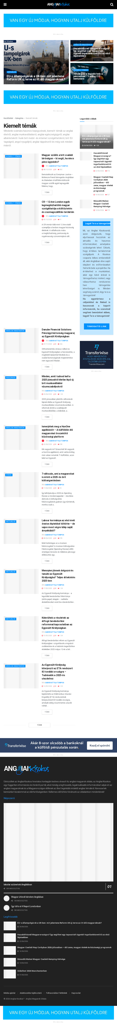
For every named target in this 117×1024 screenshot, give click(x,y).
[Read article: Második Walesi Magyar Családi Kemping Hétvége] (86, 204)
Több (48, 191)
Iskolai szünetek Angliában (18, 884)
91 (60, 219)
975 (88, 61)
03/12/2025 (47, 219)
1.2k (61, 394)
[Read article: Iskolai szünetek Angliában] (58, 842)
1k (60, 488)
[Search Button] (111, 4)
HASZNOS (10, 378)
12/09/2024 (47, 686)
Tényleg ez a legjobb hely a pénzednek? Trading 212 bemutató (88, 76)
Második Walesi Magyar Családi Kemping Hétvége (102, 204)
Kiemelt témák (81, 70)
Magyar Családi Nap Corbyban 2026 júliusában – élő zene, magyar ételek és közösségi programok (64, 947)
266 (60, 344)
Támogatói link (96, 326)
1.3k (61, 686)
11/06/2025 (47, 488)
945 (88, 84)
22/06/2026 (79, 61)
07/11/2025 (47, 344)
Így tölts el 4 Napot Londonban (26, 906)
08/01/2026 (79, 84)
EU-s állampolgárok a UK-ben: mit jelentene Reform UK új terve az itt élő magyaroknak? (36, 77)
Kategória (19, 118)
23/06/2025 (47, 444)
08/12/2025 (47, 169)
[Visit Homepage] (58, 5)
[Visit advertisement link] (58, 23)
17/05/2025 (47, 588)
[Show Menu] (5, 4)
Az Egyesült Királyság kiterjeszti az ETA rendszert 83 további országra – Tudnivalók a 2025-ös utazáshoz (57, 671)
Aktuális (12, 72)
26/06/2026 (36, 84)
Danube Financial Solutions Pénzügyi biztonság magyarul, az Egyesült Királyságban (58, 333)
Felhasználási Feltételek (56, 993)
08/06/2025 (47, 538)
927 (108, 195)
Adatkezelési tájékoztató (31, 993)
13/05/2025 (47, 635)
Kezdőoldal (8, 118)
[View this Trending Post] (43, 166)
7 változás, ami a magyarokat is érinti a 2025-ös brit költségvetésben (58, 477)
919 (108, 210)
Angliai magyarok (83, 45)
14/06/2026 (99, 195)
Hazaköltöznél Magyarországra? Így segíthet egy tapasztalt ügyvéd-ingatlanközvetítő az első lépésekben (91, 52)
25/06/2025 (47, 394)
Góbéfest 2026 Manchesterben (32, 971)
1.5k (45, 84)
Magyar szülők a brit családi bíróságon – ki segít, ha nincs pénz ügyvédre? (58, 158)
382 (60, 169)
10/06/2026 (99, 210)
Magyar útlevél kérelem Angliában (27, 897)
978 (60, 538)
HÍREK (9, 475)
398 (60, 444)
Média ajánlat (9, 993)
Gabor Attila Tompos (19, 84)
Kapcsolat (76, 993)
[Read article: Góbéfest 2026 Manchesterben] (10, 974)
